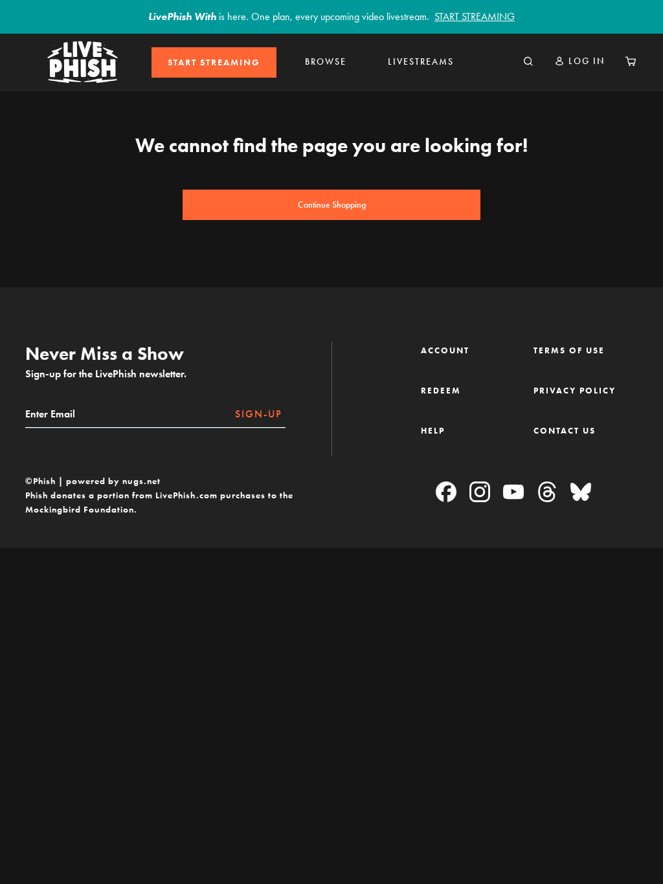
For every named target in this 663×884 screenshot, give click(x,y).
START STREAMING (214, 62)
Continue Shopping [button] (332, 204)
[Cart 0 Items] (630, 62)
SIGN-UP (258, 414)
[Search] (528, 62)
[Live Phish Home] (82, 62)
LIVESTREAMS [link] (421, 61)
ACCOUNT (445, 350)
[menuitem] (214, 62)
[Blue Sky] (580, 493)
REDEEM (441, 390)
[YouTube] (513, 493)
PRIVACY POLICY (575, 390)
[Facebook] (446, 493)
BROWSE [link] (325, 61)
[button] (579, 61)
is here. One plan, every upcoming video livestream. (331, 16)
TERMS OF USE (569, 350)
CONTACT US (565, 431)
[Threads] (547, 493)
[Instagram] (479, 493)
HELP (433, 431)
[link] (214, 62)
